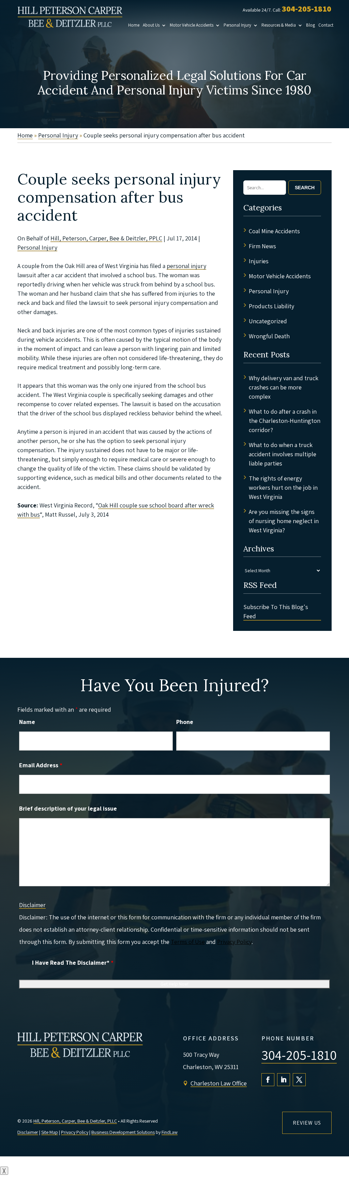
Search (305, 187)
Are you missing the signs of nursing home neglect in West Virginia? (284, 521)
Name (27, 722)
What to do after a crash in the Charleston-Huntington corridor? (284, 421)
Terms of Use (188, 942)
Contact (325, 25)
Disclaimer (32, 905)
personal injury (186, 266)
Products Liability (271, 306)
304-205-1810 (306, 8)
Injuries (259, 261)
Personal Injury (237, 25)
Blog (310, 25)
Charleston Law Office (219, 1083)
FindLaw (170, 1132)
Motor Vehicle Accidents (191, 25)
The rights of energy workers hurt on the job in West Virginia (283, 487)
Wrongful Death (269, 336)
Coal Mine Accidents (274, 231)
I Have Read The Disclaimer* (72, 962)
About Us (151, 25)
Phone (184, 722)
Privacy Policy (234, 942)
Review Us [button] (307, 1122)
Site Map (49, 1132)
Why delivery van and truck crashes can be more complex (283, 387)
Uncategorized (268, 321)
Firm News (262, 246)
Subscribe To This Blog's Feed (275, 611)
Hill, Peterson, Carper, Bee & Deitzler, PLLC (75, 1121)
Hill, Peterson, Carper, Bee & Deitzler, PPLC (106, 238)
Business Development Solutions (123, 1132)
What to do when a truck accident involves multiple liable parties (282, 454)
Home (133, 25)
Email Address (40, 765)
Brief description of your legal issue (68, 808)
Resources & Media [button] (278, 25)
